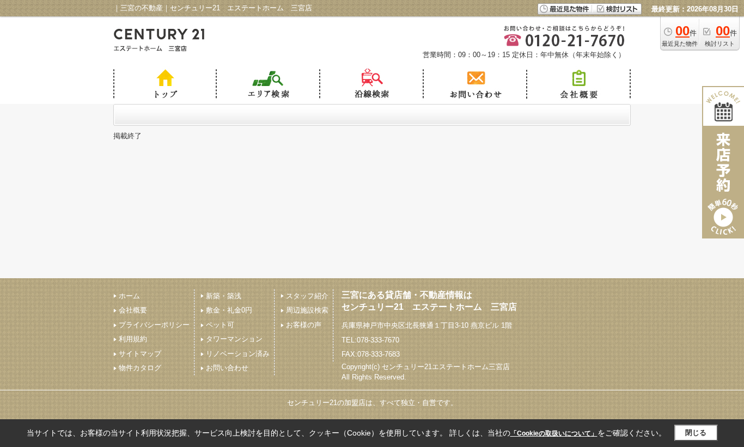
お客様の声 (303, 325)
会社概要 (133, 310)
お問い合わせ (227, 368)
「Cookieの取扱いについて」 (553, 433)
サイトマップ (140, 354)
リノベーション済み (238, 354)
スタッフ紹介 (307, 296)
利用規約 (133, 339)
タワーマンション (234, 339)
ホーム (129, 296)
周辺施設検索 (307, 310)
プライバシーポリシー (154, 325)
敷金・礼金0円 (229, 310)
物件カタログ (140, 368)
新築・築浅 (223, 296)
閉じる (695, 432)
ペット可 (220, 325)
